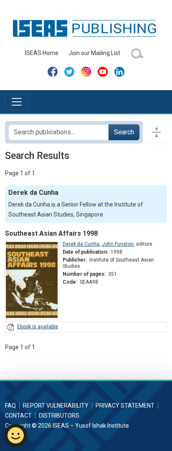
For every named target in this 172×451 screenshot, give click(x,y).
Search (124, 132)
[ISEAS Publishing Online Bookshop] (86, 28)
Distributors (59, 415)
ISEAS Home (41, 53)
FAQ (10, 405)
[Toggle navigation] (16, 101)
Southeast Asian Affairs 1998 (51, 233)
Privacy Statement (125, 405)
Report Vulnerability (56, 405)
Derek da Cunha (81, 244)
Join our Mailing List (94, 53)
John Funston (118, 244)
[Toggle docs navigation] (156, 132)
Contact (18, 415)
